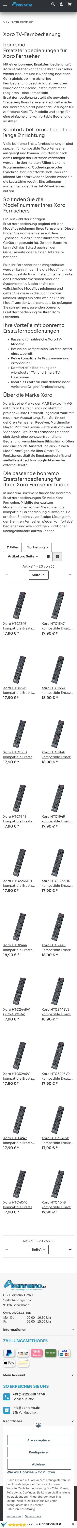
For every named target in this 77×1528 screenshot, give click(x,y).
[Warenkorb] (69, 4)
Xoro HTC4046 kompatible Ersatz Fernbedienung (17, 1205)
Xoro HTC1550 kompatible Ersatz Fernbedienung (56, 690)
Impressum (14, 1516)
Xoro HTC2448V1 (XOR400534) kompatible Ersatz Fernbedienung (17, 1012)
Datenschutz (33, 1516)
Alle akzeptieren (39, 1440)
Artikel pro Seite (21, 556)
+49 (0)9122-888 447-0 (29, 1394)
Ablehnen (39, 1464)
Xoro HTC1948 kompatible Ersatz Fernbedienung (17, 819)
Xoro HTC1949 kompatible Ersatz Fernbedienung (56, 819)
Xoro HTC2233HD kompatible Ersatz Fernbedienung (17, 883)
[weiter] (70, 575)
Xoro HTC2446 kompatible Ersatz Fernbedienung (56, 947)
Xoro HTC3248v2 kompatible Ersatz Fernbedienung (56, 1140)
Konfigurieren (39, 1452)
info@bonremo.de (26, 1407)
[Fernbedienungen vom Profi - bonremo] (23, 4)
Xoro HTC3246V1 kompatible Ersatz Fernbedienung (17, 1076)
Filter (14, 547)
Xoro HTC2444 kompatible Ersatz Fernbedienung (17, 947)
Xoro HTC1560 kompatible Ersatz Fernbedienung (17, 754)
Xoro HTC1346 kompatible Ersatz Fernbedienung (17, 626)
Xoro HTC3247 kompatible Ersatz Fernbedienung (17, 1140)
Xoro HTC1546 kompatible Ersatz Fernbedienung (17, 690)
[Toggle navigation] (5, 2)
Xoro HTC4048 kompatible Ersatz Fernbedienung (56, 1205)
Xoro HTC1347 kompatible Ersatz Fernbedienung (56, 626)
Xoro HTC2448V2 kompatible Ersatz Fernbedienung (56, 1012)
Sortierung (36, 547)
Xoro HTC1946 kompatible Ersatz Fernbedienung (56, 754)
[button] (53, 4)
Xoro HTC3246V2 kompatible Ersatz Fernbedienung (56, 1076)
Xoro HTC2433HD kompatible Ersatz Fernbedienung (56, 883)
